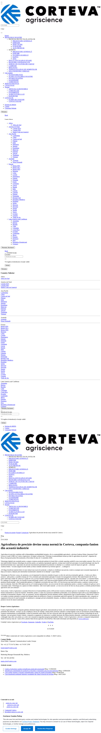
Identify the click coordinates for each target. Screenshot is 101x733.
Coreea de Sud (17, 139)
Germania (16, 183)
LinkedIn (38, 622)
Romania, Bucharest (7, 408)
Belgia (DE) (16, 169)
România (15, 201)
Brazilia (15, 224)
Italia (14, 189)
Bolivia (15, 223)
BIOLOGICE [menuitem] (13, 67)
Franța (15, 182)
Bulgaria (15, 171)
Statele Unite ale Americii (21, 132)
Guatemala (16, 233)
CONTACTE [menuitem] (9, 98)
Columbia (16, 228)
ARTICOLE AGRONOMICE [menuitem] (18, 89)
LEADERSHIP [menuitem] (14, 80)
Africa (11, 123)
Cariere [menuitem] (7, 106)
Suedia (15, 210)
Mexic (15, 235)
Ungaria (15, 215)
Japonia (15, 146)
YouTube (50, 622)
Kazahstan (16, 148)
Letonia (15, 191)
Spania (15, 208)
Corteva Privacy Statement (30, 721)
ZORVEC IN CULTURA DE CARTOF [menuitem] (21, 64)
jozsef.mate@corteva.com (9, 648)
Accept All (27, 728)
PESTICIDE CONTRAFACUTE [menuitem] (19, 62)
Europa (11, 164)
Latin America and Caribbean (18, 219)
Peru (14, 240)
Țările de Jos (17, 217)
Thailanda (16, 155)
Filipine (15, 141)
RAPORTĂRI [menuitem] (13, 96)
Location (7, 254)
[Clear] (1, 416)
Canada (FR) (17, 130)
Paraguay (15, 239)
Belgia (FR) (16, 166)
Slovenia (15, 207)
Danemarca (16, 176)
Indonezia (16, 144)
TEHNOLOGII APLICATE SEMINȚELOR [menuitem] (23, 69)
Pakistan (15, 151)
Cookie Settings (11, 728)
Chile (14, 226)
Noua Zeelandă (17, 162)
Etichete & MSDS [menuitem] (10, 105)
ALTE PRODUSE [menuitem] (18, 48)
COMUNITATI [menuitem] (14, 82)
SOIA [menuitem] (14, 59)
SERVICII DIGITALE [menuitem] (12, 83)
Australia (11, 159)
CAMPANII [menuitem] (12, 66)
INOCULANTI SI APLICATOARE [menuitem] (20, 60)
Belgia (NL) (16, 167)
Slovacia (15, 205)
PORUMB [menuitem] (16, 53)
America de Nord (14, 127)
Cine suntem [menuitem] (9, 73)
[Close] (5, 253)
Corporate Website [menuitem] (10, 108)
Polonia (15, 194)
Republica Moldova (19, 199)
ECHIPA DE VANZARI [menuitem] (16, 99)
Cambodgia (16, 135)
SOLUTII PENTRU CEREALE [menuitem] (19, 71)
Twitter (44, 622)
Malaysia (15, 150)
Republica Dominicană (20, 242)
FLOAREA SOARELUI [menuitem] (20, 55)
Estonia (15, 178)
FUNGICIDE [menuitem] (17, 46)
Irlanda (15, 187)
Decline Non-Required (45, 728)
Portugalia (16, 196)
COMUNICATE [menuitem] (14, 91)
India (14, 143)
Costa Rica (16, 230)
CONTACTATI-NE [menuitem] (15, 101)
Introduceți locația (6, 412)
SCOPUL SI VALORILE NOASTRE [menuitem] (21, 76)
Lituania (15, 192)
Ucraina (15, 214)
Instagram (31, 622)
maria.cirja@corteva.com (8, 661)
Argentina (16, 221)
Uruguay (15, 244)
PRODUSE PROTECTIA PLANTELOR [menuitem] (22, 39)
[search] (1, 32)
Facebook (24, 622)
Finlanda (15, 180)
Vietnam (15, 157)
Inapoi (7, 35)
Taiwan (15, 153)
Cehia (14, 173)
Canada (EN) (17, 128)
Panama (15, 237)
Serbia (15, 203)
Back (6, 115)
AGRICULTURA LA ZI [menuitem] (16, 94)
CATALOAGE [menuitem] (9, 85)
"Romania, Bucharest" (8, 247)
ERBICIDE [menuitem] (16, 43)
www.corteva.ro (84, 619)
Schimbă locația (12, 253)
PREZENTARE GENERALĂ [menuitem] (22, 41)
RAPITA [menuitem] (15, 57)
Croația (15, 175)
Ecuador (15, 231)
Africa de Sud (17, 125)
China (14, 137)
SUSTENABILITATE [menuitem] (16, 75)
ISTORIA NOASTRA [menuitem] (16, 78)
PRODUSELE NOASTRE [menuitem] (13, 37)
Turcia (15, 212)
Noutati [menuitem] (7, 87)
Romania (4, 112)
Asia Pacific (12, 134)
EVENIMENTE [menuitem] (14, 92)
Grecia (15, 185)
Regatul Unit (17, 198)
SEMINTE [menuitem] (12, 50)
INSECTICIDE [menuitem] (17, 44)
